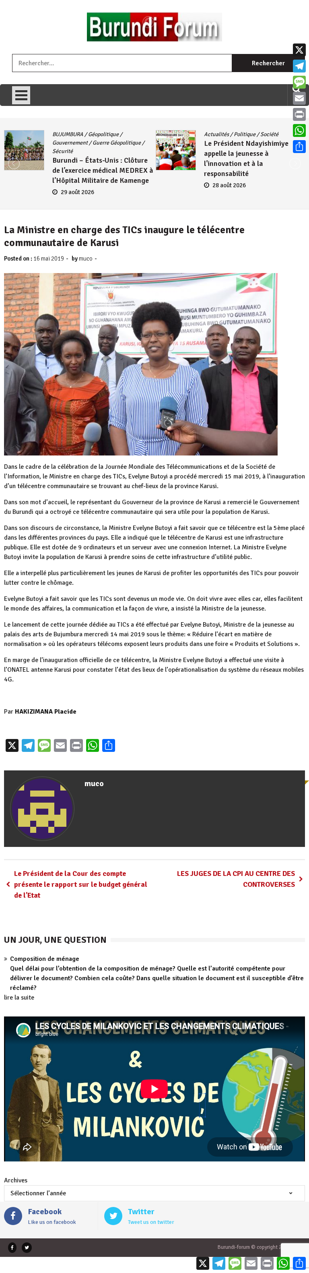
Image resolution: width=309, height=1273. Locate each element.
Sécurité (268, 134)
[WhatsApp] (299, 130)
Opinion (243, 134)
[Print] (299, 114)
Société (118, 134)
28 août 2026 (77, 185)
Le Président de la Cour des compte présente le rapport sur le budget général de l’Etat (80, 884)
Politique (93, 134)
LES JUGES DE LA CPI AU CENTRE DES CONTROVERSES (236, 879)
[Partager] (299, 147)
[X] (299, 50)
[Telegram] (299, 66)
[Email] (299, 98)
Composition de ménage (44, 959)
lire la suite (19, 998)
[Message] (299, 82)
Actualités (64, 134)
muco (86, 258)
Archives (15, 1180)
